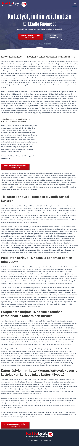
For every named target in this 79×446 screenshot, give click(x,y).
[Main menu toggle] (74, 4)
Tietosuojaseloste (45, 440)
